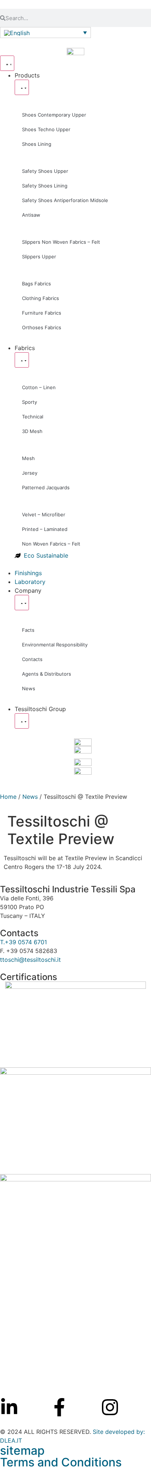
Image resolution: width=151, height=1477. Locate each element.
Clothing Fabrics (40, 298)
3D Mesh (32, 431)
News (28, 688)
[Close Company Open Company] (22, 602)
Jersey (29, 473)
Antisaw (31, 215)
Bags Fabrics (36, 283)
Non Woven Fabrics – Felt (51, 544)
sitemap (22, 1450)
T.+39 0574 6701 (23, 942)
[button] (45, 32)
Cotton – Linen (39, 387)
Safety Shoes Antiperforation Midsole (65, 200)
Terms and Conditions (61, 1462)
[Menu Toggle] (7, 63)
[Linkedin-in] (9, 1407)
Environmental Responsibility (55, 645)
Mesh (28, 458)
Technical (32, 416)
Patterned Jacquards (46, 487)
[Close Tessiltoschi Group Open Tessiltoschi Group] (22, 721)
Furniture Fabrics (41, 313)
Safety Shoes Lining (44, 186)
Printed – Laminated (44, 529)
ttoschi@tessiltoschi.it (30, 959)
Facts (28, 630)
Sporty (29, 402)
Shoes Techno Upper (46, 129)
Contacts (32, 659)
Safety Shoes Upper (45, 171)
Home (8, 796)
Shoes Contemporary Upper (54, 115)
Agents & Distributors (46, 674)
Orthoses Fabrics (41, 327)
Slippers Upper (39, 256)
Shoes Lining (36, 144)
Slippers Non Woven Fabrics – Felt (61, 242)
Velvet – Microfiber (43, 514)
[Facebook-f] (59, 1407)
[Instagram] (110, 1407)
